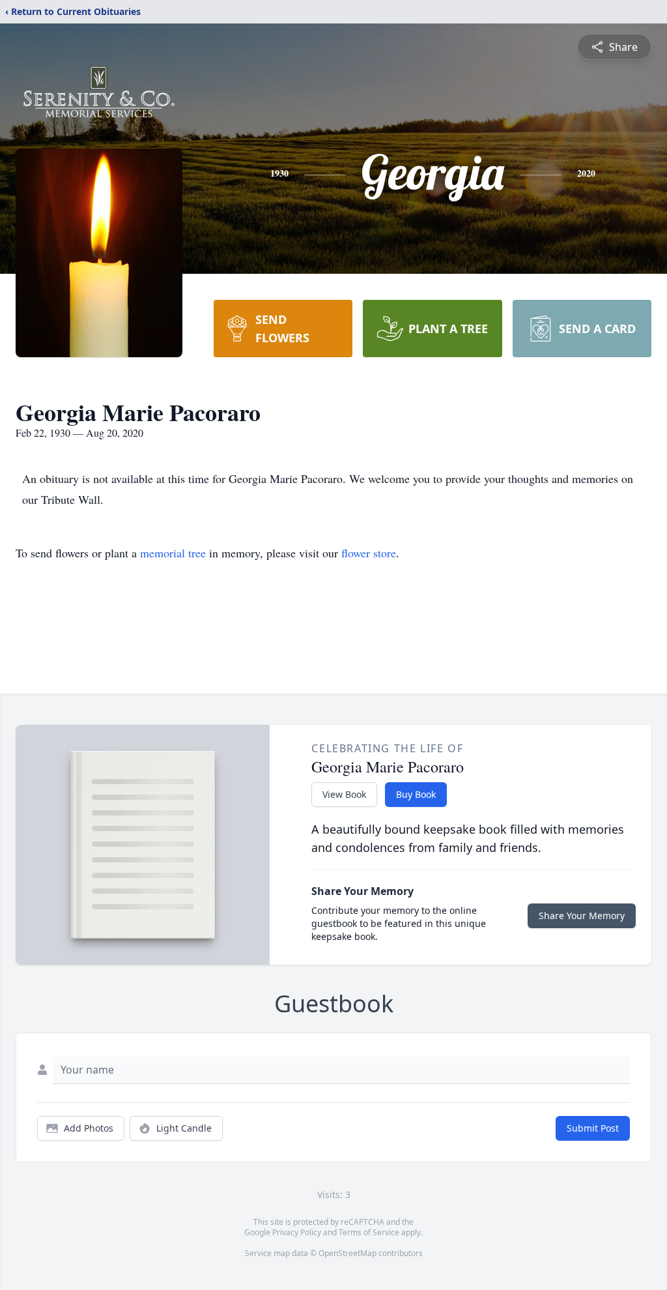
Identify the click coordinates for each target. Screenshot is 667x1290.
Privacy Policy (296, 1232)
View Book (344, 794)
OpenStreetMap (347, 1253)
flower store (368, 553)
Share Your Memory (582, 915)
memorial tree (173, 553)
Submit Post (593, 1128)
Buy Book (416, 794)
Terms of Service (369, 1232)
